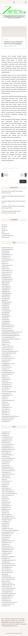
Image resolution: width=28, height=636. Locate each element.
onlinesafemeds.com (7, 279)
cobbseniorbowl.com (7, 347)
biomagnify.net (6, 421)
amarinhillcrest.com (7, 481)
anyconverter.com (7, 505)
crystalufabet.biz (6, 316)
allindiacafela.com (6, 576)
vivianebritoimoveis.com (8, 474)
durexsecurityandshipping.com (10, 351)
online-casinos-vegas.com (9, 588)
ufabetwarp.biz (6, 282)
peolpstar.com (6, 456)
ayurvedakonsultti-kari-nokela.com (11, 339)
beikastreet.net (6, 433)
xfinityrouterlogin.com (8, 590)
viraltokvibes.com (6, 472)
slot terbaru (7, 618)
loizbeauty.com (6, 504)
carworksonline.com (7, 460)
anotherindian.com (7, 407)
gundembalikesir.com (7, 260)
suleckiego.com (6, 605)
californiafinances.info (7, 549)
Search (23, 181)
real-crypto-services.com (8, 358)
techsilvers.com (6, 377)
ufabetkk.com (5, 512)
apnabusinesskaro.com (8, 604)
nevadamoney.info (7, 553)
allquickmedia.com (7, 514)
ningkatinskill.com (6, 379)
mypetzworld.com (7, 360)
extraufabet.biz (6, 298)
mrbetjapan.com (6, 521)
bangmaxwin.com (6, 542)
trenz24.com (5, 500)
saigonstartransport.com (8, 540)
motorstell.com (6, 465)
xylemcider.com (6, 409)
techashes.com (6, 251)
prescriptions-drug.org (8, 468)
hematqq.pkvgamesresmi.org (9, 625)
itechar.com (5, 261)
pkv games (11, 168)
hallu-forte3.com (6, 569)
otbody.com (5, 497)
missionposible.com (7, 586)
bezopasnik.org (6, 537)
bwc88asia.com (6, 365)
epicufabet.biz (5, 314)
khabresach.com (6, 598)
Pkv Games (6, 39)
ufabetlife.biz (5, 300)
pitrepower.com (6, 581)
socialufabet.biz (6, 304)
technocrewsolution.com (8, 470)
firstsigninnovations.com (8, 449)
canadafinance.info (7, 551)
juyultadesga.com (6, 356)
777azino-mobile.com (7, 346)
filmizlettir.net (5, 435)
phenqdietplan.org (7, 386)
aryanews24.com (6, 342)
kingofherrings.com (7, 519)
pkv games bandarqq (7, 235)
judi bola (5, 168)
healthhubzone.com (7, 265)
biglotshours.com (6, 275)
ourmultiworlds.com (7, 437)
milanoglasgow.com (7, 567)
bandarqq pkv (4, 622)
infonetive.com (6, 544)
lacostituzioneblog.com (8, 400)
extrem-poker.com (7, 367)
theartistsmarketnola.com (9, 560)
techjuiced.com (6, 268)
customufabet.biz (6, 311)
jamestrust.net (5, 498)
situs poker (5, 226)
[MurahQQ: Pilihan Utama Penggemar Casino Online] (4, 175)
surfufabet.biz (5, 305)
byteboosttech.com (7, 270)
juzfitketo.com (5, 412)
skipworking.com (6, 502)
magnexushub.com (7, 272)
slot (16, 168)
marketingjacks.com (7, 591)
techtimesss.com (6, 461)
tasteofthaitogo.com (7, 533)
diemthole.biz (5, 511)
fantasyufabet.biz (6, 288)
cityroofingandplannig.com (9, 353)
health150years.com (7, 467)
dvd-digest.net (5, 558)
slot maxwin (10, 624)
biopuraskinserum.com (8, 548)
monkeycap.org (6, 477)
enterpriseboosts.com (7, 490)
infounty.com (5, 361)
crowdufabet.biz (6, 321)
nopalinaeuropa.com (7, 419)
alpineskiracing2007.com (8, 577)
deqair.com (5, 375)
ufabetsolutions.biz (7, 302)
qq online (4, 225)
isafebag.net (5, 486)
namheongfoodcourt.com (9, 565)
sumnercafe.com (6, 388)
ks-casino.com (5, 368)
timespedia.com (6, 507)
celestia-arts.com (6, 442)
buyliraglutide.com (7, 277)
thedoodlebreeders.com (8, 372)
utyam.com (5, 398)
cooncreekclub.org (7, 439)
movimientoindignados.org (9, 391)
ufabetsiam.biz (6, 289)
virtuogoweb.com (6, 274)
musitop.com (5, 397)
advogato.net (5, 484)
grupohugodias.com (7, 374)
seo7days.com (5, 526)
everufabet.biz (5, 319)
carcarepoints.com (7, 370)
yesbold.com (5, 263)
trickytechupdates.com (8, 595)
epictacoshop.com (7, 546)
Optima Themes (18, 633)
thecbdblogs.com (6, 600)
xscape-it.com (5, 344)
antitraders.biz (5, 340)
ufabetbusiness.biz (7, 293)
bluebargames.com (7, 446)
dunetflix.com (5, 390)
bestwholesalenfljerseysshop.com (11, 335)
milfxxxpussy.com (6, 393)
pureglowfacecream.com (8, 518)
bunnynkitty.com (6, 535)
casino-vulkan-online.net (8, 579)
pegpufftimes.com (7, 440)
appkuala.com (6, 525)
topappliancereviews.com (9, 593)
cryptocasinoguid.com (8, 330)
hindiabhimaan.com (7, 597)
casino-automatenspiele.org (9, 493)
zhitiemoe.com (6, 404)
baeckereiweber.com (7, 247)
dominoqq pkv (6, 233)
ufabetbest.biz (5, 307)
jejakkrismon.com (6, 509)
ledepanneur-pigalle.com (8, 556)
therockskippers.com (7, 572)
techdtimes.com (6, 256)
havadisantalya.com (7, 254)
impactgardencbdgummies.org (10, 416)
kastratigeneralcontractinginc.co (10, 333)
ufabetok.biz (5, 317)
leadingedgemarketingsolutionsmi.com (12, 332)
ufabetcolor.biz (6, 296)
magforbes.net (6, 476)
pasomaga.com (6, 414)
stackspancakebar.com (8, 563)
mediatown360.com (7, 583)
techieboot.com (6, 258)
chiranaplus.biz (6, 562)
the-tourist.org (5, 483)
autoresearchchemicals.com (9, 602)
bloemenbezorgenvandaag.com (10, 530)
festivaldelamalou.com (8, 447)
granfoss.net (5, 574)
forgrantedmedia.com (7, 454)
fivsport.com (5, 381)
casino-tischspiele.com (8, 495)
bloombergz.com (6, 488)
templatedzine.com (7, 382)
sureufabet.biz (5, 309)
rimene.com (5, 555)
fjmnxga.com (5, 539)
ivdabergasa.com (6, 354)
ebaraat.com (5, 267)
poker (3, 232)
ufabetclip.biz (5, 284)
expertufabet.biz (6, 286)
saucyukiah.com (6, 432)
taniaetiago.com (6, 411)
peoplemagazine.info (7, 249)
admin (6, 46)
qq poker (7, 620)
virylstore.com (5, 463)
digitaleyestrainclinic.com (8, 584)
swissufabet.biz (6, 291)
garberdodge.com (7, 451)
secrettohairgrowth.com (8, 532)
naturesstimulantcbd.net (8, 418)
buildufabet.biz (6, 323)
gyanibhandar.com (7, 281)
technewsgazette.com (8, 516)
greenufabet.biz (6, 295)
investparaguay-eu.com (8, 363)
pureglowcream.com (7, 528)
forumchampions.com (8, 444)
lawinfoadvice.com (7, 384)
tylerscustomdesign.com (8, 458)
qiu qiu (3, 228)
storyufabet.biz (6, 312)
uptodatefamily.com (7, 395)
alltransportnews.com (7, 325)
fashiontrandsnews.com (8, 326)
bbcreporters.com (7, 328)
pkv (2, 618)
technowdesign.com (7, 349)
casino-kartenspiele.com (8, 491)
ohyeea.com (5, 402)
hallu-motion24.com (7, 570)
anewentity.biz (5, 523)
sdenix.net (4, 479)
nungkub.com (5, 405)
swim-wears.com (6, 453)
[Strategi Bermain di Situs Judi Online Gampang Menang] (14, 10)
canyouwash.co (6, 253)
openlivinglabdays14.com (8, 337)
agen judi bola (14, 618)
